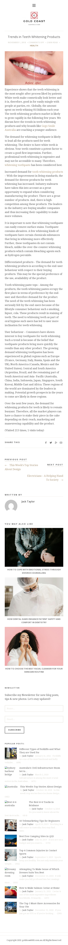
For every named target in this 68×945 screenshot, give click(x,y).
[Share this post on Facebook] (45, 442)
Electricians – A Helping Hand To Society (45, 477)
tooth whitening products (47, 171)
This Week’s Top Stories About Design (21, 467)
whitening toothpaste (18, 165)
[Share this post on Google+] (56, 442)
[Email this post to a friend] (61, 442)
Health (34, 45)
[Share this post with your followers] (51, 442)
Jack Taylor (28, 756)
